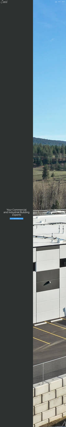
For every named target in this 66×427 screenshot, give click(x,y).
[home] (4, 1)
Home (56, 1)
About (59, 1)
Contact (63, 1)
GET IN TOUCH (16, 218)
